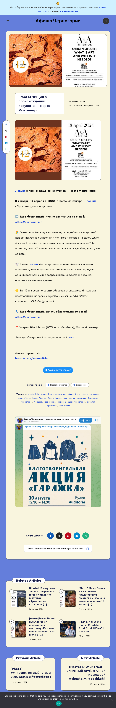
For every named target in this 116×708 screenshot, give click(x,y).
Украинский (81, 385)
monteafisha (33, 394)
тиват (71, 337)
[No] (112, 700)
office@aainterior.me (28, 222)
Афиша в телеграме (59, 370)
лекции (33, 264)
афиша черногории (78, 398)
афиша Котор (74, 394)
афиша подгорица (90, 394)
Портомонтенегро (58, 385)
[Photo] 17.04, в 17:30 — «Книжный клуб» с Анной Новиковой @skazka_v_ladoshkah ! (86, 672)
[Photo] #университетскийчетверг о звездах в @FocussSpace (31, 672)
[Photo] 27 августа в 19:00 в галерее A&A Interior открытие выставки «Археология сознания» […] (42, 596)
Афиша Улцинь (39, 398)
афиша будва (59, 394)
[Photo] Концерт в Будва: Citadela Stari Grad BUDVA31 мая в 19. (91, 626)
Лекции (60, 401)
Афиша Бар (46, 394)
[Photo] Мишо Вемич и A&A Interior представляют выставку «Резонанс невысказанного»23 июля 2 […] (92, 596)
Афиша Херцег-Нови (57, 398)
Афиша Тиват (24, 398)
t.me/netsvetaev (69, 11)
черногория (64, 405)
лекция (91, 201)
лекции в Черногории (75, 401)
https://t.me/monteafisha (31, 358)
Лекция (20, 191)
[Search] (106, 21)
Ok (58, 703)
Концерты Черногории (44, 401)
